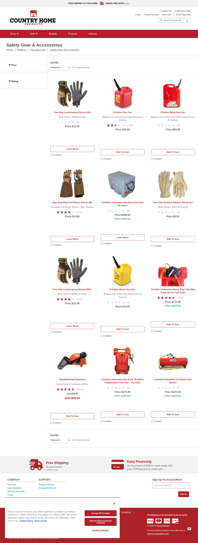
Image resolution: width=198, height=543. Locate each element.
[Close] (114, 503)
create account (151, 14)
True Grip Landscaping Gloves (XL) (72, 112)
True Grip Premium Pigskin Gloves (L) (173, 202)
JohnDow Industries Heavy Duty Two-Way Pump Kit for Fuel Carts (173, 291)
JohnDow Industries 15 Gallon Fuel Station (173, 381)
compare (57, 155)
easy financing (163, 526)
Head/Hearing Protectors (72, 379)
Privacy (10, 495)
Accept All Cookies (100, 513)
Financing (11, 485)
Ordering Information (16, 491)
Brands (53, 33)
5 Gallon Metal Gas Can (172, 112)
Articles (92, 33)
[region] (62, 517)
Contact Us (166, 11)
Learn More (72, 149)
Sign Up (183, 494)
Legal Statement (14, 488)
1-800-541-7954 (183, 11)
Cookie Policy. (26, 521)
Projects (72, 33)
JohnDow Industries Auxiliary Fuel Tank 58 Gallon (122, 204)
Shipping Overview (46, 485)
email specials (183, 14)
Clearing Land (37, 50)
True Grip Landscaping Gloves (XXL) (72, 289)
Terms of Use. (40, 521)
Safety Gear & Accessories (64, 50)
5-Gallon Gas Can (122, 112)
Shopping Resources (47, 488)
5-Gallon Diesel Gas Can (122, 289)
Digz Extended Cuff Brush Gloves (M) (72, 202)
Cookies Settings (100, 530)
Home (9, 50)
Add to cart (122, 152)
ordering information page (158, 534)
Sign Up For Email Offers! (167, 479)
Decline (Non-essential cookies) (101, 522)
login (138, 14)
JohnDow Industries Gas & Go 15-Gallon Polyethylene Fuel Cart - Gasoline (122, 381)
